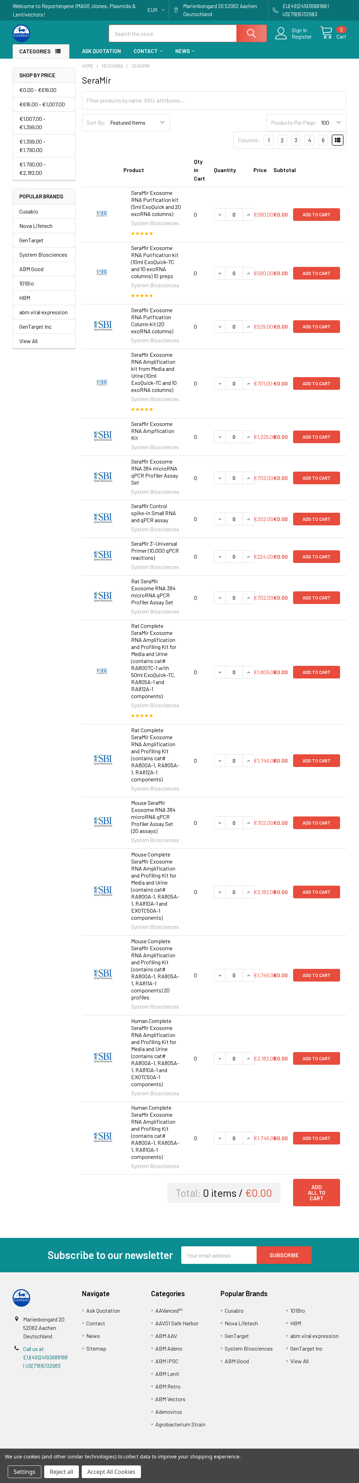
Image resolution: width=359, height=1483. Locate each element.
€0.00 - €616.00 (37, 89)
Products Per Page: (294, 122)
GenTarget (31, 240)
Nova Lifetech (36, 225)
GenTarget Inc (35, 326)
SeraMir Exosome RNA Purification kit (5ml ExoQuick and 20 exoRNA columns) (156, 203)
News (182, 51)
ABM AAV (166, 1335)
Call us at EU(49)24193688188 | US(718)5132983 (45, 1357)
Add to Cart (317, 214)
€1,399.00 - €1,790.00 (32, 145)
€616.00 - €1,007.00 (42, 104)
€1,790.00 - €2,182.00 (32, 168)
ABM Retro (168, 1386)
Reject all (61, 1472)
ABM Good (31, 268)
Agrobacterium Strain (180, 1424)
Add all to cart (316, 1192)
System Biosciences (43, 254)
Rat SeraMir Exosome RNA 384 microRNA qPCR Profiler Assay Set (153, 591)
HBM (24, 297)
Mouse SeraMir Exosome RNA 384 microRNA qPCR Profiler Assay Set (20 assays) (153, 816)
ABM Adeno (168, 1348)
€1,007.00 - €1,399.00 (32, 122)
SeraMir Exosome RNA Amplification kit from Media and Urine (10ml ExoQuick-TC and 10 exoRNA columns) (154, 372)
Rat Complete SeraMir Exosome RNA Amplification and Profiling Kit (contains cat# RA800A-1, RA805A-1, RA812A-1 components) (155, 754)
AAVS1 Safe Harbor (176, 1323)
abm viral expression (43, 312)
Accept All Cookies (111, 1472)
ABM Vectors (170, 1399)
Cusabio (28, 211)
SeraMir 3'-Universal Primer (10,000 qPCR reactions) (155, 550)
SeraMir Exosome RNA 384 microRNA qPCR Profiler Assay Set (154, 472)
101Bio (26, 283)
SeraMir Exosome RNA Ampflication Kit (152, 430)
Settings (24, 1472)
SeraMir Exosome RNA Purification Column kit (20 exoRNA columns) (152, 320)
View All (28, 340)
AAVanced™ (169, 1310)
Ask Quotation (101, 51)
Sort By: (96, 122)
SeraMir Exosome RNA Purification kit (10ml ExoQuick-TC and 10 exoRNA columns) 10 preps (154, 261)
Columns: (249, 140)
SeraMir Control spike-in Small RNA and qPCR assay (153, 513)
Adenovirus (168, 1411)
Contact (146, 51)
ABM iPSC (166, 1361)
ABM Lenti (167, 1373)
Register (302, 36)
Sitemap (96, 1348)
